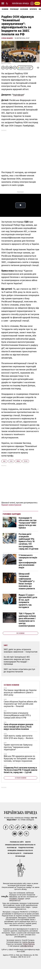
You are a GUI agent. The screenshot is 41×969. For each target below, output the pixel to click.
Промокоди (20, 856)
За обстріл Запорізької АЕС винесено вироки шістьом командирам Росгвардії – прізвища (17, 660)
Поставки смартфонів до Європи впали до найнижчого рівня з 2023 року (20, 692)
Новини (5, 9)
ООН (11, 461)
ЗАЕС (4, 461)
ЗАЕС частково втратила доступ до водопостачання (19, 670)
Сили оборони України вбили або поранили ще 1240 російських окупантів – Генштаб (20, 704)
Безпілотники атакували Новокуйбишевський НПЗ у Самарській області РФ (17, 715)
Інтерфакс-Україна (16, 899)
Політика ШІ (12, 847)
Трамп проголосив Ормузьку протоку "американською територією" (18, 747)
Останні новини (11, 685)
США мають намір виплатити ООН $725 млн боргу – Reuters (18, 737)
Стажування (28, 853)
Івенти (28, 842)
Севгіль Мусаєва (28, 942)
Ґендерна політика (25, 847)
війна (18, 461)
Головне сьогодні (12, 514)
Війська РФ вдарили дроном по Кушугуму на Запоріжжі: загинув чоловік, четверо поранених (19, 758)
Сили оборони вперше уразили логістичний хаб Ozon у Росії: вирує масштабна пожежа (18, 726)
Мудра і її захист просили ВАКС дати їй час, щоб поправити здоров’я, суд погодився (28, 601)
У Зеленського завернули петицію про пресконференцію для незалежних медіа (28, 561)
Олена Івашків (7, 38)
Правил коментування (11, 505)
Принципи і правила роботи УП (20, 850)
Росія (25, 461)
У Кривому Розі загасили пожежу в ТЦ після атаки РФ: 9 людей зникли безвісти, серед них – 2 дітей (20, 770)
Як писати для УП (14, 853)
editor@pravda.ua (26, 946)
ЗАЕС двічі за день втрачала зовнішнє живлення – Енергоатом (20, 650)
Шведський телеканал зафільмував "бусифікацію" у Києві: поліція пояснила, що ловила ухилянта (27, 581)
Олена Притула (28, 944)
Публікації (14, 9)
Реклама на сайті (17, 842)
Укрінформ (18, 94)
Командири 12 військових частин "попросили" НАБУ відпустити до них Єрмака (27, 523)
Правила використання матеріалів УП (20, 845)
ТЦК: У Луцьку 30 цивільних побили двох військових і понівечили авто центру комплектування (27, 619)
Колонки (24, 9)
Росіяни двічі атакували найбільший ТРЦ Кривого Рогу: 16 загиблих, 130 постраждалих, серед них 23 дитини (28, 541)
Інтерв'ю (33, 9)
